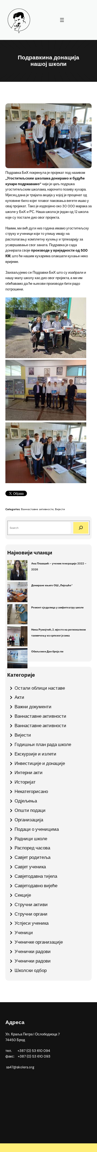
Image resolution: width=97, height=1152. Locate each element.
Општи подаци (30, 810)
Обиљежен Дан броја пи (47, 651)
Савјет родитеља (32, 857)
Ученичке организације (39, 942)
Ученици (24, 933)
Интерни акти (29, 772)
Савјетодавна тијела (36, 876)
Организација (29, 820)
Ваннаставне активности (37, 509)
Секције (23, 895)
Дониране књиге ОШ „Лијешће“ (51, 585)
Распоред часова (32, 848)
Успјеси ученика (31, 923)
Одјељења (26, 801)
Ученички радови (33, 951)
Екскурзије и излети (35, 754)
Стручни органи (31, 914)
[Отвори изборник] (62, 20)
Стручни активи (31, 904)
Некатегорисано (31, 791)
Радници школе (31, 839)
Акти (19, 697)
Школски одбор (31, 970)
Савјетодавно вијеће (36, 886)
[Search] (80, 528)
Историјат (25, 782)
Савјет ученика (30, 867)
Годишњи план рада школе (43, 744)
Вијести (60, 509)
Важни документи (33, 707)
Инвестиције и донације (40, 763)
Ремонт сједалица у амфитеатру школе (57, 607)
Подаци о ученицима (37, 829)
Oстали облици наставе (40, 688)
